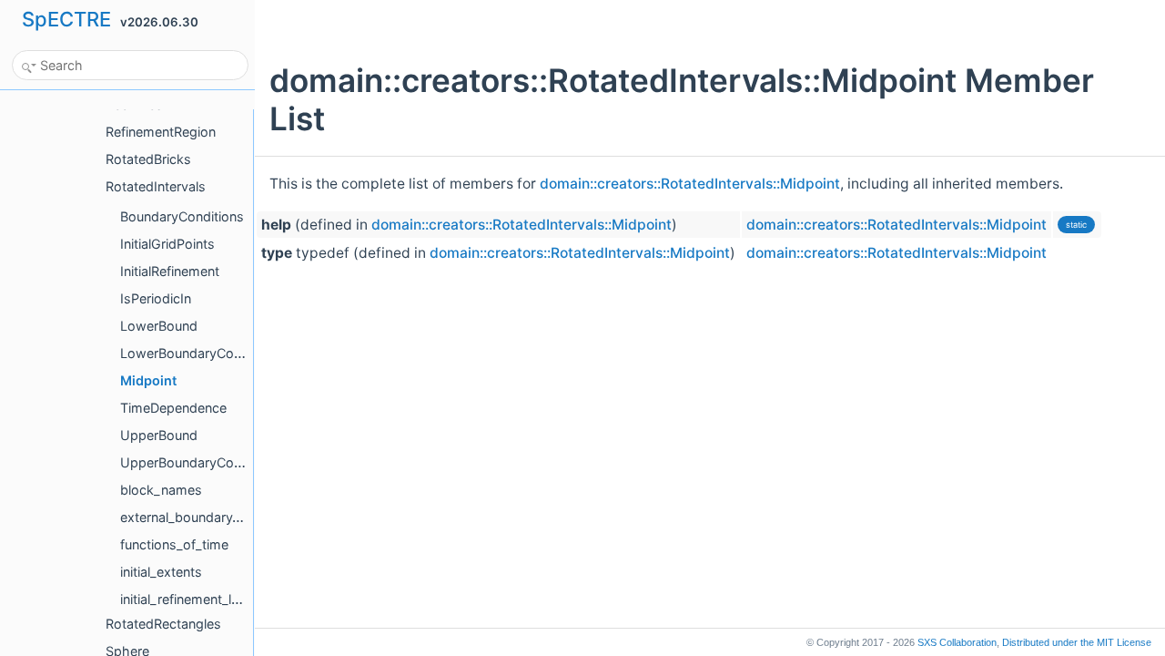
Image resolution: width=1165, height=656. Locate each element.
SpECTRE (66, 19)
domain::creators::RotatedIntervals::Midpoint (690, 183)
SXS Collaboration (957, 642)
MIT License (1076, 642)
